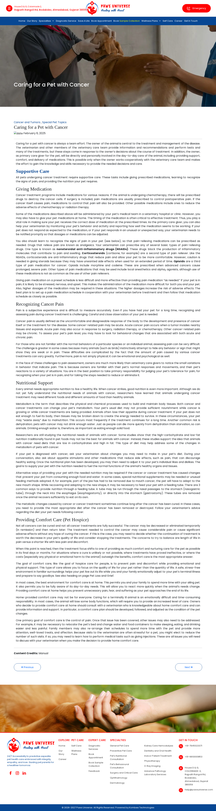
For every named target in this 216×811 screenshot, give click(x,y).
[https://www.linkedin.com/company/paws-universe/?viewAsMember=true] (24, 773)
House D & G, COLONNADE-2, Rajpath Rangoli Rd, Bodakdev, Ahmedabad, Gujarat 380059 (196, 776)
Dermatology (117, 782)
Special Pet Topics (54, 122)
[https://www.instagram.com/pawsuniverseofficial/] (17, 773)
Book (126, 20)
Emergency (199, 8)
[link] (84, 576)
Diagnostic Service (66, 20)
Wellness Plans (149, 20)
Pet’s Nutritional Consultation (118, 757)
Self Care (168, 20)
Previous (28, 667)
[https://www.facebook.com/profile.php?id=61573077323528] (10, 773)
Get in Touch (191, 20)
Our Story (32, 20)
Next (188, 667)
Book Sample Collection (96, 764)
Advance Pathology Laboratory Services (155, 772)
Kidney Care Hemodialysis (158, 745)
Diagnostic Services (94, 747)
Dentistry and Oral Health (157, 750)
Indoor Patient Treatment (158, 755)
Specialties (45, 20)
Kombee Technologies (141, 807)
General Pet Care (119, 745)
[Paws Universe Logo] (108, 8)
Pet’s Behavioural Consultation (119, 766)
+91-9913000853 (193, 756)
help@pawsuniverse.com (199, 789)
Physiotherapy (152, 761)
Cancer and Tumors (27, 122)
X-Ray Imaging (152, 766)
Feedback (94, 771)
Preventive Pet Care (121, 750)
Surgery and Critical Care (124, 772)
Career (178, 20)
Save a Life (84, 20)
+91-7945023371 (193, 745)
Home (22, 20)
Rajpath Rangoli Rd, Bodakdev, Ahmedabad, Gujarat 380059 (51, 9)
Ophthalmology (118, 777)
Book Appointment (101, 20)
